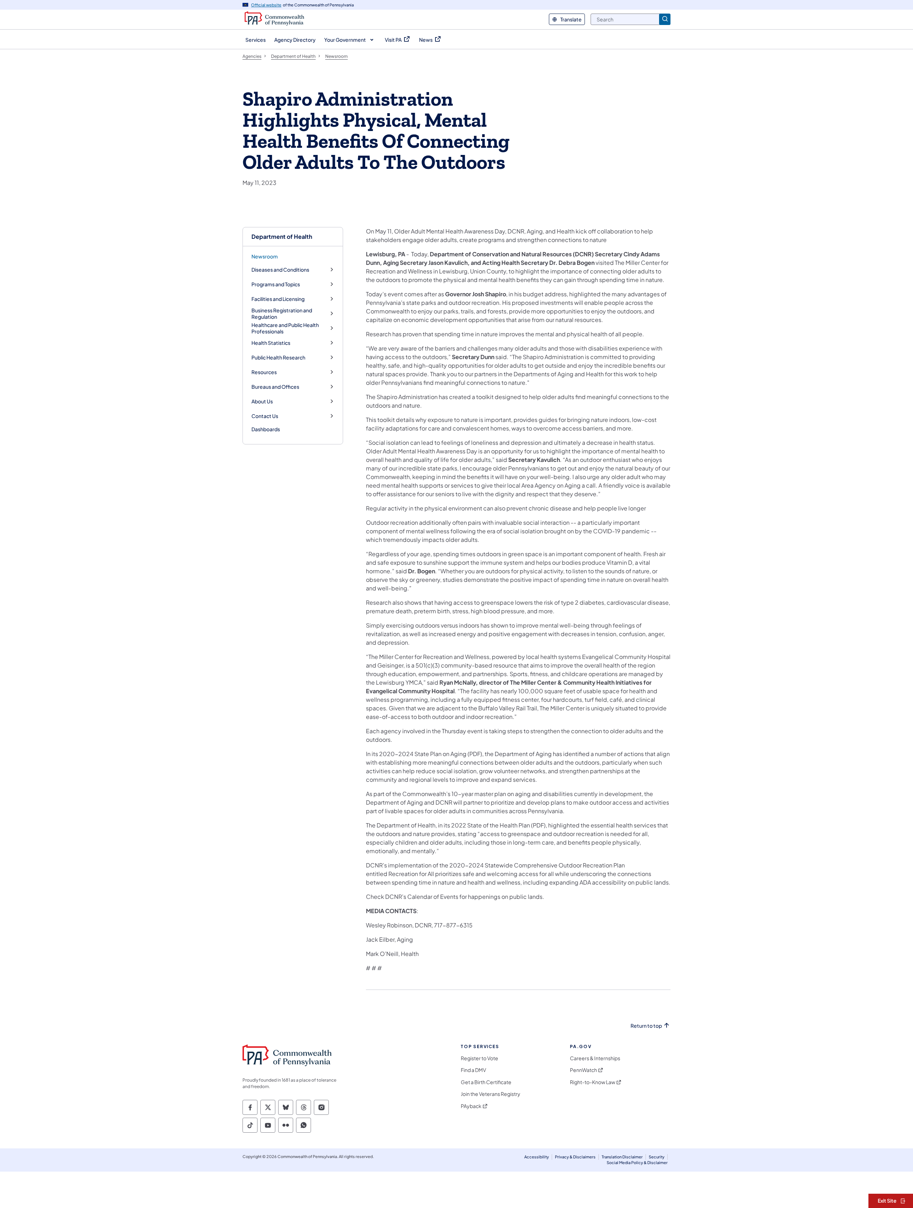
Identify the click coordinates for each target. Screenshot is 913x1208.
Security (656, 1156)
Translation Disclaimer (622, 1156)
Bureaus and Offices (275, 387)
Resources (264, 372)
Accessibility (536, 1156)
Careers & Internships (595, 1058)
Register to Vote (479, 1058)
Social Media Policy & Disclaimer (637, 1162)
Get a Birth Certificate (486, 1082)
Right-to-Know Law (592, 1082)
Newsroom (264, 256)
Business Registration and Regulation (281, 313)
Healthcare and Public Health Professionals (285, 328)
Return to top (646, 1026)
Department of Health (281, 236)
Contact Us (264, 416)
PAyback (471, 1106)
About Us (262, 401)
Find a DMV (473, 1070)
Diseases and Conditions (280, 270)
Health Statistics (270, 343)
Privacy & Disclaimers (575, 1156)
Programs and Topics (275, 284)
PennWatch (583, 1070)
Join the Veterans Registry (490, 1094)
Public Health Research (278, 357)
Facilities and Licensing (278, 299)
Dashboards (265, 429)
